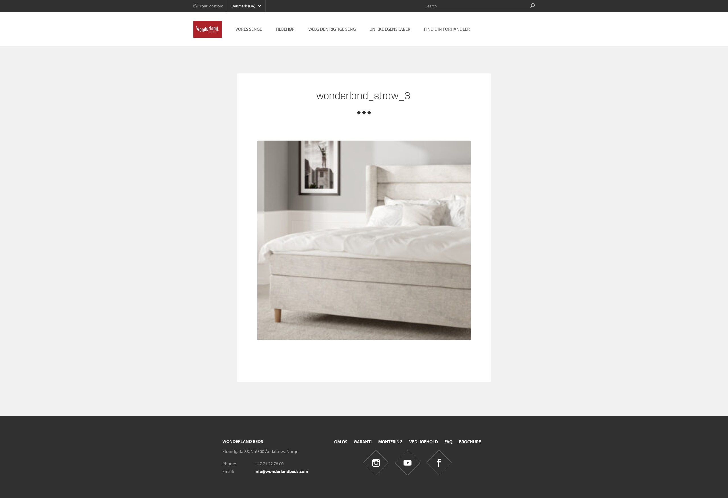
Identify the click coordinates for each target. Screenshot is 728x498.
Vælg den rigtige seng (332, 29)
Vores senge (248, 29)
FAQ (448, 442)
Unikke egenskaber (389, 29)
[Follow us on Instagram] (376, 463)
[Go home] (207, 29)
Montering (390, 442)
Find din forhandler (447, 29)
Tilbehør (285, 29)
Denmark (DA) (243, 6)
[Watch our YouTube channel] (408, 463)
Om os (340, 442)
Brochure (470, 442)
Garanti (363, 442)
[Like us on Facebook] (439, 463)
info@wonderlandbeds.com (281, 471)
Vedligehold (423, 442)
